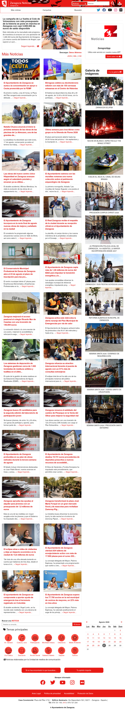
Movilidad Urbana (48, 642)
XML (75, 56)
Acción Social (35, 655)
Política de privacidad (52, 693)
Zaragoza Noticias (20, 3)
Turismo (75, 655)
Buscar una (10, 620)
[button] (30, 46)
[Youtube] (110, 10)
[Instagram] (115, 10)
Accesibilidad (69, 693)
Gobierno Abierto (48, 655)
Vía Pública (8, 655)
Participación (35, 642)
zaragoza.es (14, 5)
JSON (69, 56)
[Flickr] (120, 10)
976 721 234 (73, 702)
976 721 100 (57, 702)
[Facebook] (104, 10)
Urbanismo (61, 642)
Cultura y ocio (22, 642)
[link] (87, 622)
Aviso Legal (36, 693)
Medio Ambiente (75, 642)
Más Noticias (12, 54)
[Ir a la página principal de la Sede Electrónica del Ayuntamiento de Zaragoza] (5, 4)
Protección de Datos (85, 693)
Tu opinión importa (84, 670)
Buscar (77, 624)
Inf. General (8, 642)
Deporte (61, 655)
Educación (22, 655)
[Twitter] (98, 10)
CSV (80, 56)
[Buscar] (112, 3)
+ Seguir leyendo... (20, 97)
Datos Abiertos (75, 52)
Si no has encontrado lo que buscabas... (41, 670)
